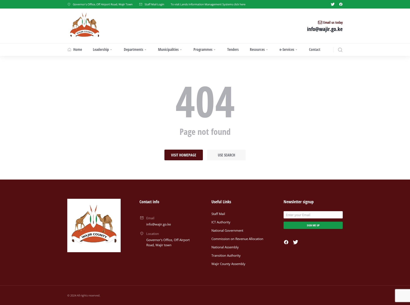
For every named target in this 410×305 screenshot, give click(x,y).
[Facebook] (341, 4)
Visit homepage (183, 155)
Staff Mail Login (154, 4)
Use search (226, 155)
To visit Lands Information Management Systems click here (208, 4)
